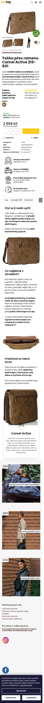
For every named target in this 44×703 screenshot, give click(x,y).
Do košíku (32, 131)
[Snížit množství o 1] (8, 131)
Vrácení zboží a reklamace (12, 619)
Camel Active (15, 117)
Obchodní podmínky (10, 609)
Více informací (26, 685)
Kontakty (5, 614)
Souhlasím (31, 697)
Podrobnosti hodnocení (12, 53)
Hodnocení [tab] (29, 200)
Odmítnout (11, 697)
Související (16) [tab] (16, 200)
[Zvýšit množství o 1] (18, 131)
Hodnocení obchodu (9, 616)
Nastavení (21, 691)
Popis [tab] (6, 200)
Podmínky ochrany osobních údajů (15, 611)
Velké (23, 142)
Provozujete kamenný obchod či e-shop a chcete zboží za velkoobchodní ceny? (19, 629)
